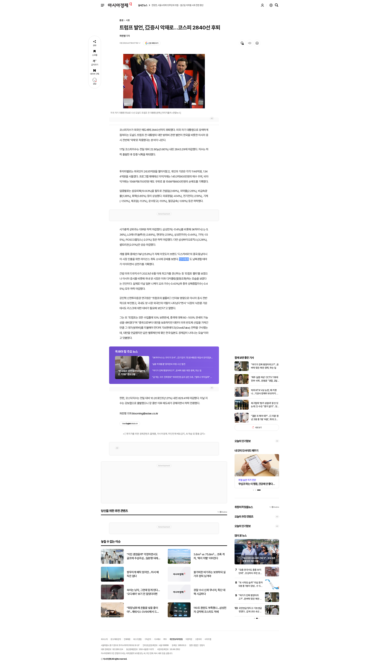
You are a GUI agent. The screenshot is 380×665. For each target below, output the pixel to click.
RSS (165, 639)
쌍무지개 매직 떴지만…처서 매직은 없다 (143, 574)
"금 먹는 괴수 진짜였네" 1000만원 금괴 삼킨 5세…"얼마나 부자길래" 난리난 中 (182, 377)
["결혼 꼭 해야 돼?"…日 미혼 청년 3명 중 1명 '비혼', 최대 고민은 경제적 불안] (242, 422)
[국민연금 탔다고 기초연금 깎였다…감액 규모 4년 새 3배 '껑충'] (272, 614)
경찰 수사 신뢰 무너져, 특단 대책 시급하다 (209, 592)
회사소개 (104, 639)
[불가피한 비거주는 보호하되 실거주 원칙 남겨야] (179, 581)
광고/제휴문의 (115, 639)
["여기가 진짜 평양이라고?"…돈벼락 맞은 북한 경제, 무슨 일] (242, 370)
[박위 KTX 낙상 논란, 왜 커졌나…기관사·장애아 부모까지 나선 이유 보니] (242, 396)
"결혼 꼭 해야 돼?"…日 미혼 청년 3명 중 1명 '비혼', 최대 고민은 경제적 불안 (265, 418)
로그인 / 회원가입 (262, 5)
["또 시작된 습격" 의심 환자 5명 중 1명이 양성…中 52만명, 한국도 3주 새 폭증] (272, 588)
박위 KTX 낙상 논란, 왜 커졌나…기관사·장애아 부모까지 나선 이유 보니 (264, 392)
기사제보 (157, 639)
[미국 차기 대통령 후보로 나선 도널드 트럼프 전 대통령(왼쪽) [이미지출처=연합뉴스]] (164, 81)
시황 (128, 20)
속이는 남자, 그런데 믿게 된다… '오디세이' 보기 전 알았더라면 (143, 592)
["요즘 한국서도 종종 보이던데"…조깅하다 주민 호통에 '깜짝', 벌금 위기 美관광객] (272, 576)
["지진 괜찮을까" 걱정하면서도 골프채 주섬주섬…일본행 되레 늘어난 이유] (112, 563)
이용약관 (189, 639)
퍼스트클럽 (137, 639)
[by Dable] (222, 512)
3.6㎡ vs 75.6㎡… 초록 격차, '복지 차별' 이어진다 (209, 556)
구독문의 (147, 639)
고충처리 (198, 639)
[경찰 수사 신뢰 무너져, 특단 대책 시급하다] (179, 599)
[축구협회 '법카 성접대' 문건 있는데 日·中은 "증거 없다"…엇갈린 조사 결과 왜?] (242, 409)
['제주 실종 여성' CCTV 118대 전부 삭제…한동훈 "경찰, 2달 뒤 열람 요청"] (242, 383)
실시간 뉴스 (142, 5)
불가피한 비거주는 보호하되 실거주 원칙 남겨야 (209, 574)
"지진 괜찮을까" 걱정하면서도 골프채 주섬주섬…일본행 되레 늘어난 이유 (142, 556)
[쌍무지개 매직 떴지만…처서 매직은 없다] (112, 581)
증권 (121, 20)
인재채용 (127, 639)
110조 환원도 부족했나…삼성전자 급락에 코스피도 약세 (210, 610)
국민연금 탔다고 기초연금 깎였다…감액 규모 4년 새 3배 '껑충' (250, 611)
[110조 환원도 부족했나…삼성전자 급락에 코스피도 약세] (179, 617)
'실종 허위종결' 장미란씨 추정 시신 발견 (168, 364)
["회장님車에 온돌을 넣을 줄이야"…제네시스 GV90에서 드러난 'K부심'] (112, 617)
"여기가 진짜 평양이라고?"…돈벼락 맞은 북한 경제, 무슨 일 (176, 370)
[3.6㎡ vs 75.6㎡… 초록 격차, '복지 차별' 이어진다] (179, 563)
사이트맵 (208, 639)
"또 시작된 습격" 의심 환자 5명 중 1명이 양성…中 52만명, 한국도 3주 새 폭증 (251, 586)
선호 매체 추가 (153, 43)
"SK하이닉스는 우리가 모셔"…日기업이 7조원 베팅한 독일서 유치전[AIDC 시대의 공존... (182, 357)
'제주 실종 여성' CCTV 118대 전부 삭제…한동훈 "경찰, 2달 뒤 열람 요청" (264, 379)
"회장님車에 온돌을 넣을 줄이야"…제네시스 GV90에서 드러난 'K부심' (143, 610)
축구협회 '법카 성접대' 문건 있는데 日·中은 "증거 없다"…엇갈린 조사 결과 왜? (264, 405)
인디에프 (184, 259)
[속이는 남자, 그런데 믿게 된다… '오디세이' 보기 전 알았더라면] (112, 599)
